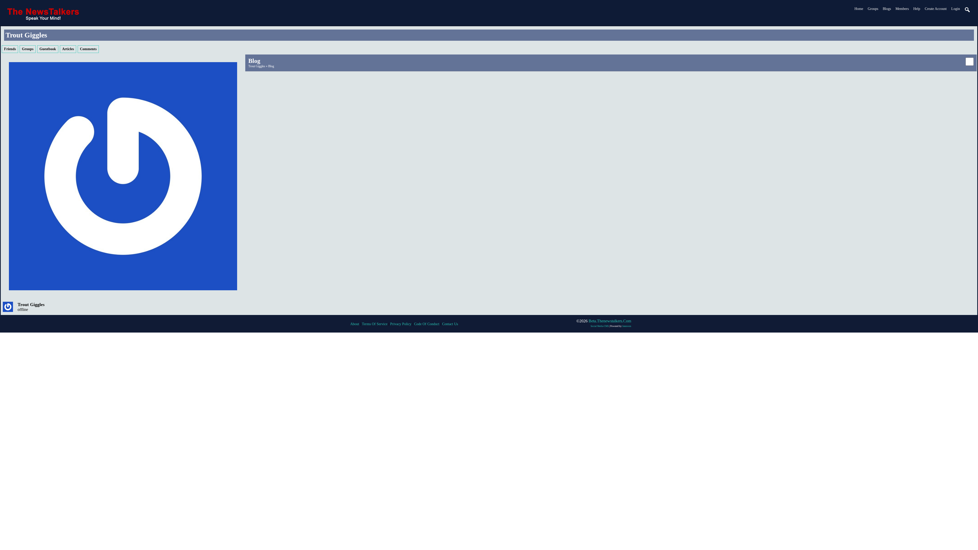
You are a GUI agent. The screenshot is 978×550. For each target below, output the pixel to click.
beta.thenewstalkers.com (610, 321)
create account (936, 9)
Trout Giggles (31, 304)
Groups (873, 9)
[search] (967, 10)
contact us (450, 324)
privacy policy (400, 324)
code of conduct (426, 324)
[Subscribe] (970, 61)
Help (916, 9)
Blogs (887, 9)
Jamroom (626, 326)
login (955, 9)
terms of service (374, 324)
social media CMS (600, 326)
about (354, 324)
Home (858, 9)
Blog (271, 66)
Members (902, 9)
